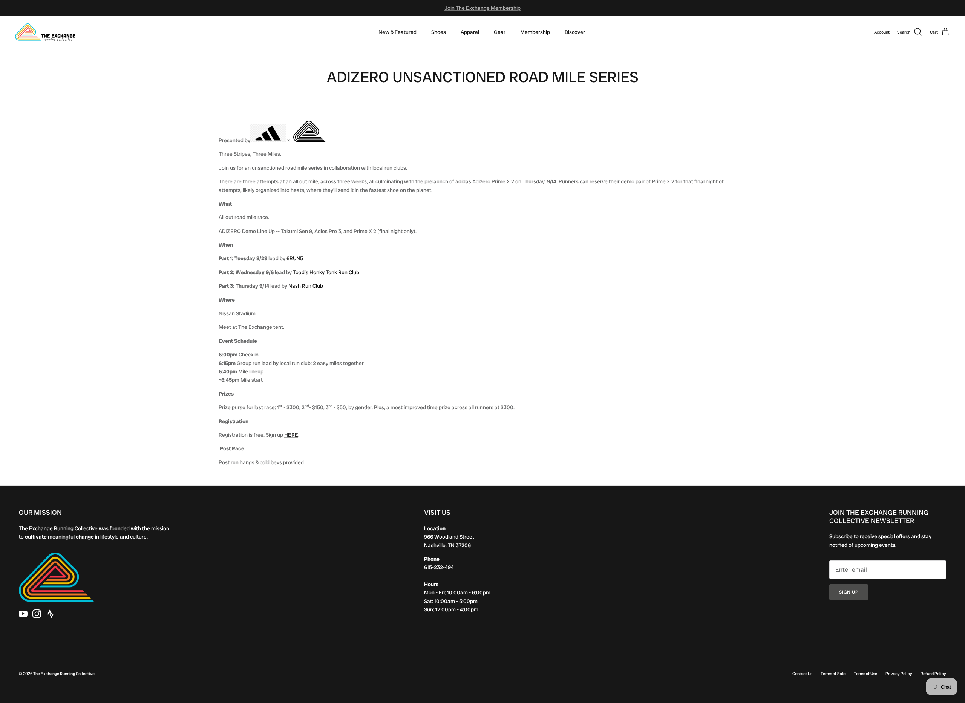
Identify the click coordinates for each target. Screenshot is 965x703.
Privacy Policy (898, 673)
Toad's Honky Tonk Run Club (326, 272)
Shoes (438, 32)
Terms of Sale (833, 673)
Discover (575, 32)
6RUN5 (294, 258)
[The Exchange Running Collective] (45, 32)
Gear (499, 32)
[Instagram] (36, 613)
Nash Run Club (305, 285)
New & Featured (397, 32)
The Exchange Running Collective (64, 673)
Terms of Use (865, 673)
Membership (535, 32)
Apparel (470, 32)
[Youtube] (23, 613)
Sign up (848, 592)
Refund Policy (933, 673)
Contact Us (802, 673)
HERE (291, 434)
